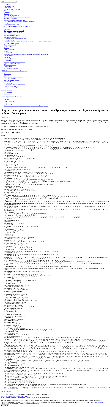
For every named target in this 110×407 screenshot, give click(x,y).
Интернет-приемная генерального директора (17, 26)
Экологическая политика (11, 15)
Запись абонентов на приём (12, 63)
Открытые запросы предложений (14, 31)
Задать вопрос (8, 60)
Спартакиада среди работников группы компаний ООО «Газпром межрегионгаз (27, 41)
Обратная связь (8, 55)
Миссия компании (9, 6)
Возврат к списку (6, 391)
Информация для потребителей (13, 32)
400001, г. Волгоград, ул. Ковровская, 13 (39, 394)
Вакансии (7, 12)
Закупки (6, 28)
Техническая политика (10, 18)
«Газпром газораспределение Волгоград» (38, 397)
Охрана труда (8, 14)
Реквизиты (7, 23)
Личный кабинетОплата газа (9, 93)
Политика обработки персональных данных (17, 17)
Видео (6, 51)
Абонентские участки (10, 11)
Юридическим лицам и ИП (12, 35)
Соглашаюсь (4, 405)
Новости (6, 48)
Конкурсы (7, 29)
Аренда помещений (10, 45)
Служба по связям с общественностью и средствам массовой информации (26, 54)
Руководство (8, 7)
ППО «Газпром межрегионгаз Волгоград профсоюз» (19, 21)
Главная (3, 96)
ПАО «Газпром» (5, 397)
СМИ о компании (9, 49)
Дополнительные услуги (11, 43)
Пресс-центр (8, 46)
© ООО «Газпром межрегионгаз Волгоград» (14, 394)
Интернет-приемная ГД (11, 68)
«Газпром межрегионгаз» (18, 397)
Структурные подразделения (12, 9)
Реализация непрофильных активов (14, 62)
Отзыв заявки (8, 66)
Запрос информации (10, 58)
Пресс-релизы (8, 52)
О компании (7, 4)
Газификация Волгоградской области (15, 38)
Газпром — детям (9, 40)
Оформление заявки (10, 65)
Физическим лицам (10, 34)
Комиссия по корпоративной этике (14, 20)
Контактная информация (11, 24)
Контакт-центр (8, 57)
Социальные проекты (10, 37)
